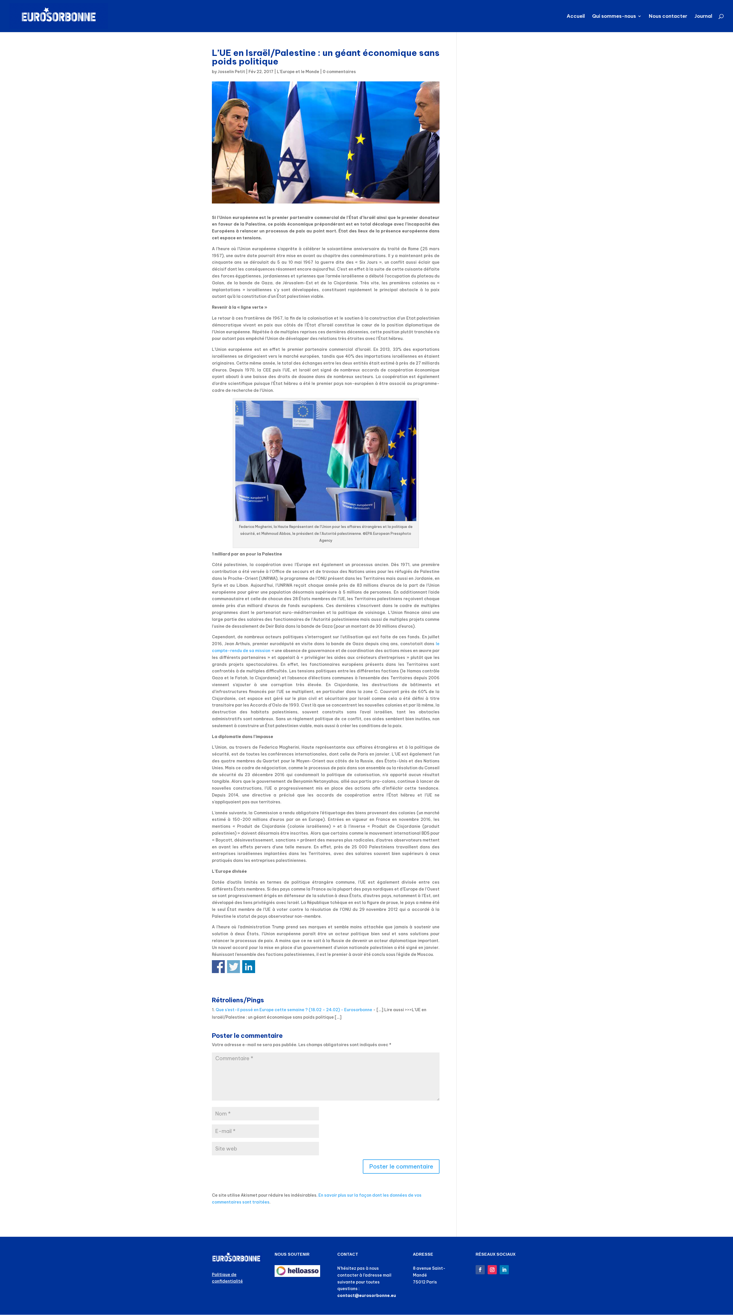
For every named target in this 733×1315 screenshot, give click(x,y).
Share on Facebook (218, 966)
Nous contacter (668, 16)
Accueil (576, 16)
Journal (703, 16)
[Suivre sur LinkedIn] (504, 1269)
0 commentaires (339, 71)
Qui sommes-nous (614, 16)
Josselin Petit (231, 71)
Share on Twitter (233, 966)
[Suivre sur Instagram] (492, 1269)
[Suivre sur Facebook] (480, 1269)
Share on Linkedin (248, 966)
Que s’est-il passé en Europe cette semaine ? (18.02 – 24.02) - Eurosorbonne (294, 1009)
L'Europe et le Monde (298, 71)
